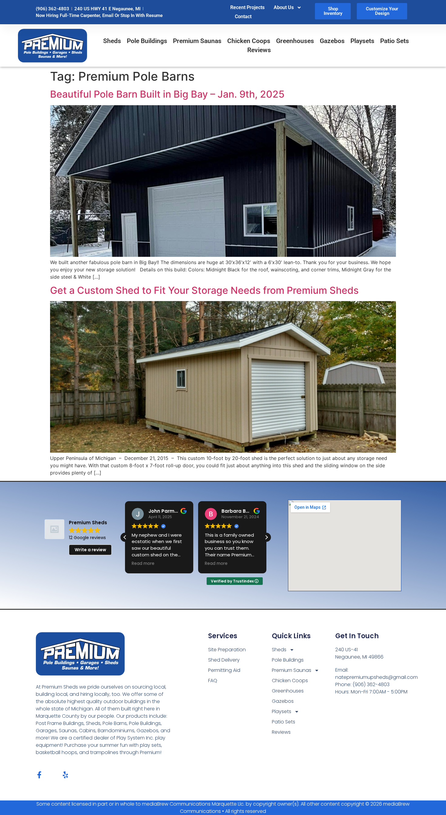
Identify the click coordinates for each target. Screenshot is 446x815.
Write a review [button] (90, 550)
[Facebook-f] (39, 774)
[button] (266, 537)
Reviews (259, 50)
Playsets (362, 41)
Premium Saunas (197, 41)
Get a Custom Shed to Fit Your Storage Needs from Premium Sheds (204, 290)
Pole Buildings (147, 41)
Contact (243, 16)
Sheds (112, 41)
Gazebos (332, 41)
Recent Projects (247, 7)
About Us (284, 7)
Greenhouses (295, 41)
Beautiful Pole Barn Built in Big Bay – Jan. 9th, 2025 (167, 94)
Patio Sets (394, 41)
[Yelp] (65, 774)
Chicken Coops (248, 41)
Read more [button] (143, 563)
